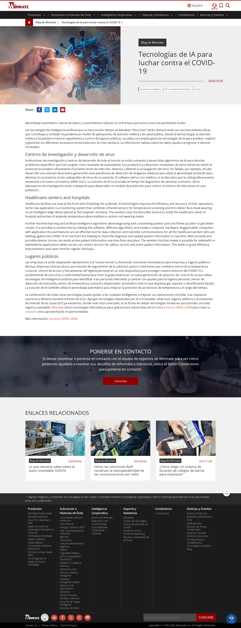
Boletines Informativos (199, 516)
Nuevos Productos (197, 513)
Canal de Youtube (196, 533)
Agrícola (64, 536)
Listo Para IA (66, 524)
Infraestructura (68, 569)
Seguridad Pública (69, 553)
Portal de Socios (132, 530)
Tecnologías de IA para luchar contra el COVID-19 (90, 22)
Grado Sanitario (36, 539)
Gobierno (65, 591)
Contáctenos (187, 15)
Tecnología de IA (37, 558)
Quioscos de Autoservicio (67, 587)
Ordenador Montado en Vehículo (41, 531)
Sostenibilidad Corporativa (99, 529)
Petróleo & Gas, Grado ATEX (40, 554)
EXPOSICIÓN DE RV (198, 536)
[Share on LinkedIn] (55, 110)
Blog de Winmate (46, 22)
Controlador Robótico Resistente (39, 547)
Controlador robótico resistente (71, 519)
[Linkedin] (54, 618)
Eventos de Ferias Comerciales (196, 528)
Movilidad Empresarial (40, 513)
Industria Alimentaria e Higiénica (72, 545)
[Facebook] (62, 618)
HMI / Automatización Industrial (71, 532)
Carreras (96, 533)
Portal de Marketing (134, 533)
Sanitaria (198, 89)
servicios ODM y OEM (178, 307)
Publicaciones (194, 523)
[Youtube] (87, 618)
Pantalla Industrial (37, 516)
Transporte (66, 540)
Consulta (120, 381)
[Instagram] (79, 617)
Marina (63, 549)
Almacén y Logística (70, 562)
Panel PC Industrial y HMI (39, 521)
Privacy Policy (49, 625)
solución (31, 312)
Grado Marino (35, 542)
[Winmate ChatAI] (231, 618)
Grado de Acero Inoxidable (36, 563)
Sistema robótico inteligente (69, 574)
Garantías (128, 517)
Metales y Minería (69, 598)
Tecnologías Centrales (199, 545)
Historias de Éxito (69, 608)
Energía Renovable (70, 582)
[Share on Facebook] (40, 110)
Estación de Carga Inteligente (70, 603)
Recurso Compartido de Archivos (136, 539)
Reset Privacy (69, 625)
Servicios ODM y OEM (63, 319)
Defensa (64, 566)
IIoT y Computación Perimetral (177, 89)
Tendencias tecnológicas (150, 89)
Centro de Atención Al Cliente (135, 526)
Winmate (58, 307)
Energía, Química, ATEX (72, 527)
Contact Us (31, 625)
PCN (189, 520)
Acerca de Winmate (102, 517)
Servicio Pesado (68, 595)
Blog (189, 549)
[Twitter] (71, 617)
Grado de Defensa (38, 526)
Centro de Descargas (135, 521)
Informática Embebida (40, 536)
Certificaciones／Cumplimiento (196, 541)
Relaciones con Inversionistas (100, 522)
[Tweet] (47, 110)
